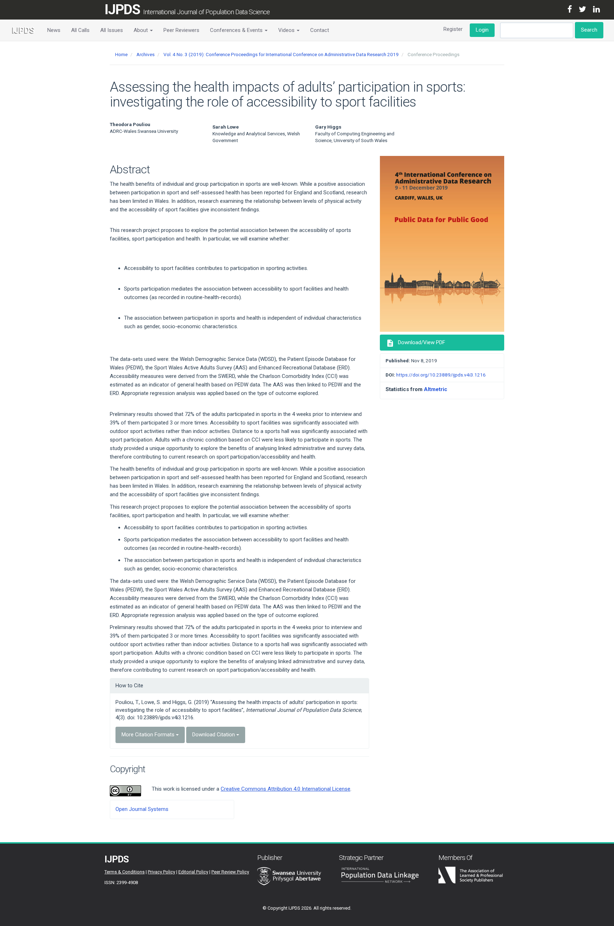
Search (589, 30)
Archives (145, 54)
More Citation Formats (149, 734)
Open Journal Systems (141, 809)
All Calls (80, 30)
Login (482, 30)
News (53, 30)
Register (453, 29)
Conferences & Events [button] (237, 30)
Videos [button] (287, 30)
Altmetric (435, 389)
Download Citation (214, 734)
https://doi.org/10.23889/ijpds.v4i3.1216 (441, 375)
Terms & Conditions (124, 871)
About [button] (141, 30)
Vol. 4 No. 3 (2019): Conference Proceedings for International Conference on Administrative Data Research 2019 (281, 54)
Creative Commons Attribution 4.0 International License (285, 789)
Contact (319, 30)
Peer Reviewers (181, 30)
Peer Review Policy (230, 871)
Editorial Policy (193, 871)
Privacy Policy (161, 871)
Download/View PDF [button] (415, 343)
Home (121, 54)
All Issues (111, 30)
